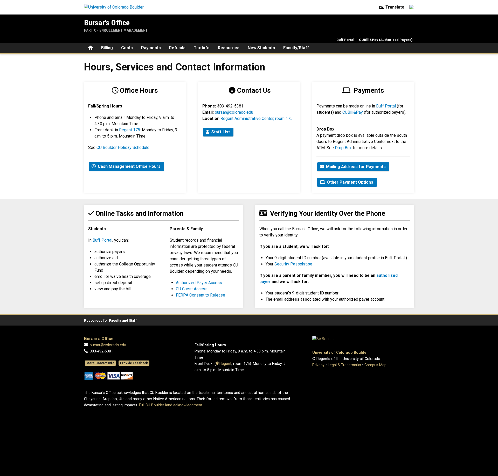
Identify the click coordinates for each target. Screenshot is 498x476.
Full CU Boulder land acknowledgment (170, 405)
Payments (151, 47)
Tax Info (202, 47)
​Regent (224, 364)
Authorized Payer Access (199, 282)
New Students (261, 47)
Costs (127, 47)
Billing (107, 47)
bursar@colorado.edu (234, 112)
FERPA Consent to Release (200, 295)
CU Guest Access (192, 288)
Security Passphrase (293, 264)
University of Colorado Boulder (340, 352)
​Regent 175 (129, 129)
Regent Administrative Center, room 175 (256, 118)
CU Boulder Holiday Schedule (122, 147)
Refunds (177, 47)
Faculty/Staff (296, 47)
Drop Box (343, 147)
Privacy (318, 365)
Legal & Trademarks (344, 365)
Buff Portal (345, 40)
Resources (228, 47)
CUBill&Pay (352, 112)
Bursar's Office (107, 22)
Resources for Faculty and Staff (110, 320)
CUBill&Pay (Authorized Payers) (386, 40)
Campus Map (375, 365)
